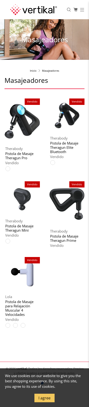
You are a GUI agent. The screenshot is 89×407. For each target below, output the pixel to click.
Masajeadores (50, 70)
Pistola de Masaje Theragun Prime (64, 238)
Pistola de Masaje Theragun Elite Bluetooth (64, 147)
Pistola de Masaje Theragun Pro (19, 155)
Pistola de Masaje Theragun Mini (19, 228)
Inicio (33, 70)
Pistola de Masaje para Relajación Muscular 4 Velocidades (19, 308)
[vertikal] (33, 9)
